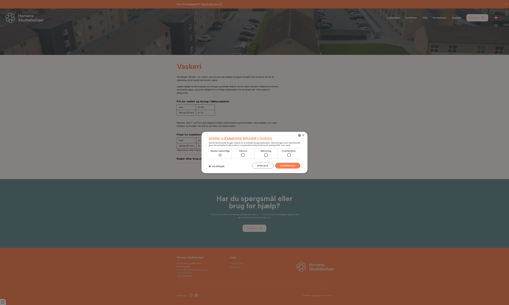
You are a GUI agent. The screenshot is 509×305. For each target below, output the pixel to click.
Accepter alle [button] (287, 165)
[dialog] (254, 152)
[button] (216, 166)
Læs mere (285, 145)
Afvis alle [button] (262, 165)
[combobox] (299, 135)
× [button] (303, 135)
